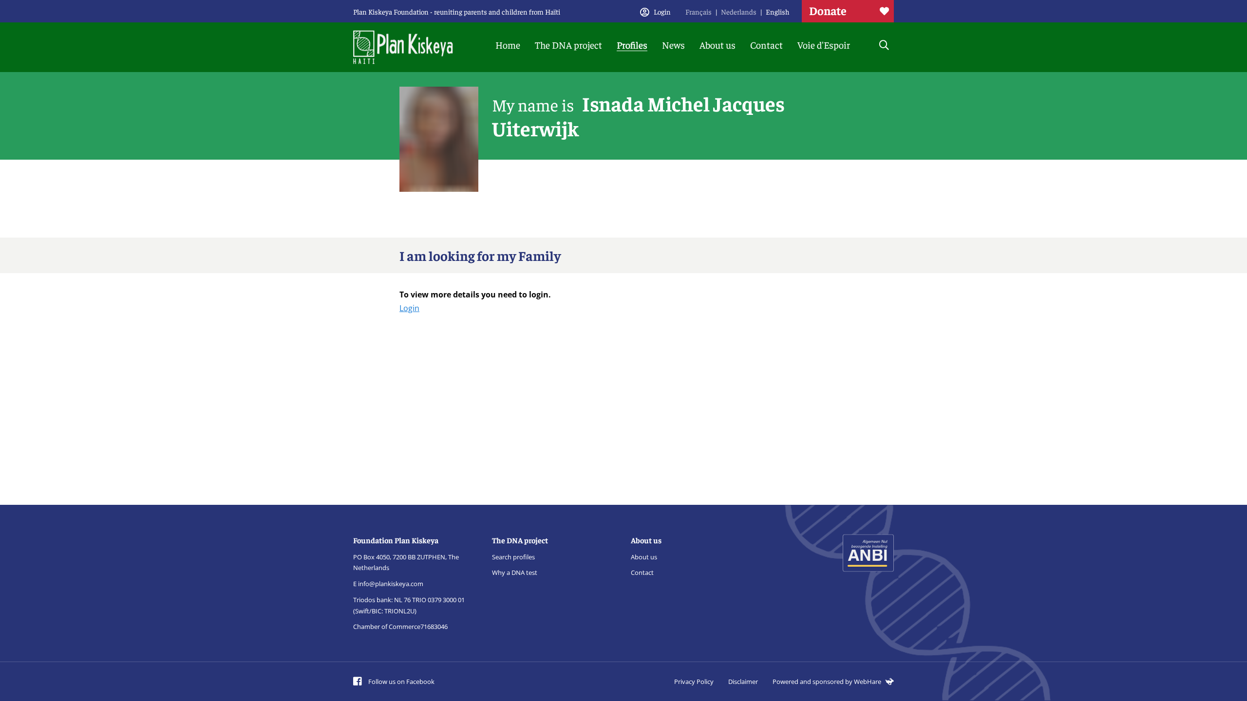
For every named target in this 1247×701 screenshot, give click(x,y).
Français (698, 11)
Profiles (632, 44)
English (778, 11)
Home (507, 44)
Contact (766, 44)
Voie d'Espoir (823, 44)
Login (409, 308)
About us (717, 44)
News (673, 44)
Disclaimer (743, 681)
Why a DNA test (514, 572)
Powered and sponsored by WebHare (828, 681)
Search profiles (513, 557)
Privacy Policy (694, 681)
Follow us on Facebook (401, 681)
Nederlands (738, 11)
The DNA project (568, 44)
